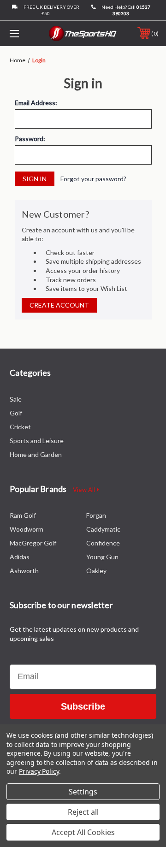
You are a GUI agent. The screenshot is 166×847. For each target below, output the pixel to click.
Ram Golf (23, 515)
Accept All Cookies (83, 832)
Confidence (103, 543)
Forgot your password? (93, 179)
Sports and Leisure (37, 440)
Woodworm (26, 529)
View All (85, 489)
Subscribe (83, 706)
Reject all (83, 812)
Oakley (96, 571)
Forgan (96, 515)
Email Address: (36, 103)
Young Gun (102, 557)
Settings (83, 792)
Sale (16, 399)
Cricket (20, 427)
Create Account (59, 305)
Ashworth (24, 571)
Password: (30, 139)
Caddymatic (103, 529)
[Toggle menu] (24, 33)
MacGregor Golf (33, 543)
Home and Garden (36, 454)
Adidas (20, 557)
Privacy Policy (39, 771)
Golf (16, 413)
